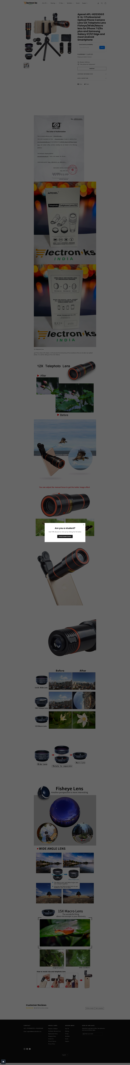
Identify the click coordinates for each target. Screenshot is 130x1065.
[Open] (3, 1061)
